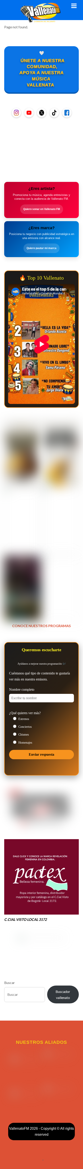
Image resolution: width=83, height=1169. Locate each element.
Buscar (9, 982)
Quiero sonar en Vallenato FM (41, 209)
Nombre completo (21, 689)
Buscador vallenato (63, 994)
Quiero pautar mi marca (41, 248)
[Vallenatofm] (41, 20)
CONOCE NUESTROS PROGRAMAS (41, 626)
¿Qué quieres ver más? (25, 713)
